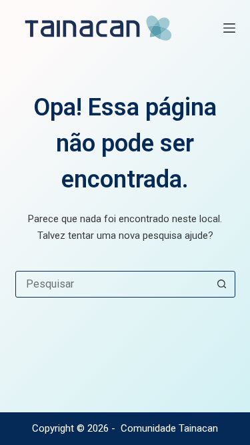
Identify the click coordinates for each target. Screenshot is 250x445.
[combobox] (112, 284)
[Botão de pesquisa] (222, 284)
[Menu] (229, 28)
